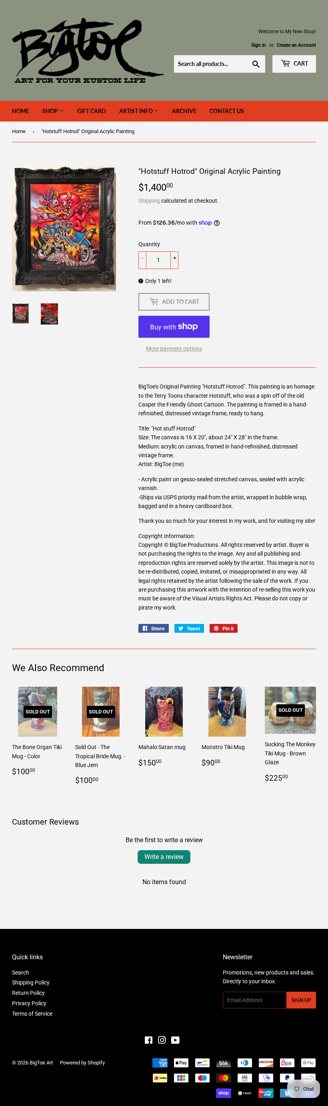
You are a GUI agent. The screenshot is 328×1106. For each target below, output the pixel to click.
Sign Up (301, 1000)
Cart (300, 63)
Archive (184, 111)
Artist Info (136, 111)
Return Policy (28, 993)
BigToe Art (41, 1063)
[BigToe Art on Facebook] (148, 1041)
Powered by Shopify (82, 1063)
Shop (50, 111)
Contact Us (227, 111)
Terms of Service (32, 1013)
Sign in (258, 45)
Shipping (149, 200)
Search (20, 972)
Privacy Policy (29, 1003)
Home (20, 111)
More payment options (174, 348)
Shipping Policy (31, 982)
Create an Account (296, 45)
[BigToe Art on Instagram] (162, 1041)
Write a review (164, 857)
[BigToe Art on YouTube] (175, 1041)
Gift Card (91, 111)
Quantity (149, 244)
